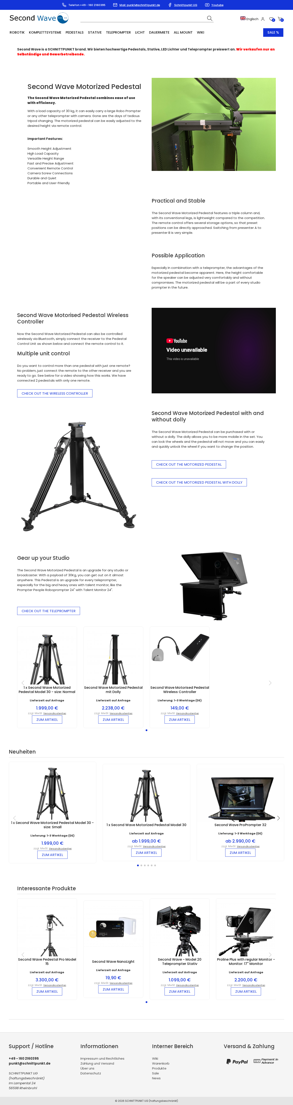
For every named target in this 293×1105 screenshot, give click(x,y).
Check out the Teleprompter (49, 611)
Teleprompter (118, 32)
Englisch (252, 19)
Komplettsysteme (45, 32)
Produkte (159, 1068)
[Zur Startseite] (40, 25)
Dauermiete (159, 32)
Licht (140, 32)
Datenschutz (90, 1073)
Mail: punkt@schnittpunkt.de (139, 5)
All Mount (183, 32)
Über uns (87, 1068)
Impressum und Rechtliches (102, 1058)
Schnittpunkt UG (185, 5)
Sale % (273, 32)
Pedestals (75, 32)
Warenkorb (160, 1063)
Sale (155, 1073)
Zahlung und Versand (97, 1063)
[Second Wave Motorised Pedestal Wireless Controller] (179, 663)
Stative (95, 32)
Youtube (217, 5)
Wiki (200, 32)
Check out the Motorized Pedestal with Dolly (199, 482)
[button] (146, 730)
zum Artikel (47, 719)
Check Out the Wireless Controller (55, 393)
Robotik (17, 32)
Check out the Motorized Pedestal (189, 464)
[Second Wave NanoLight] (113, 946)
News (156, 1078)
